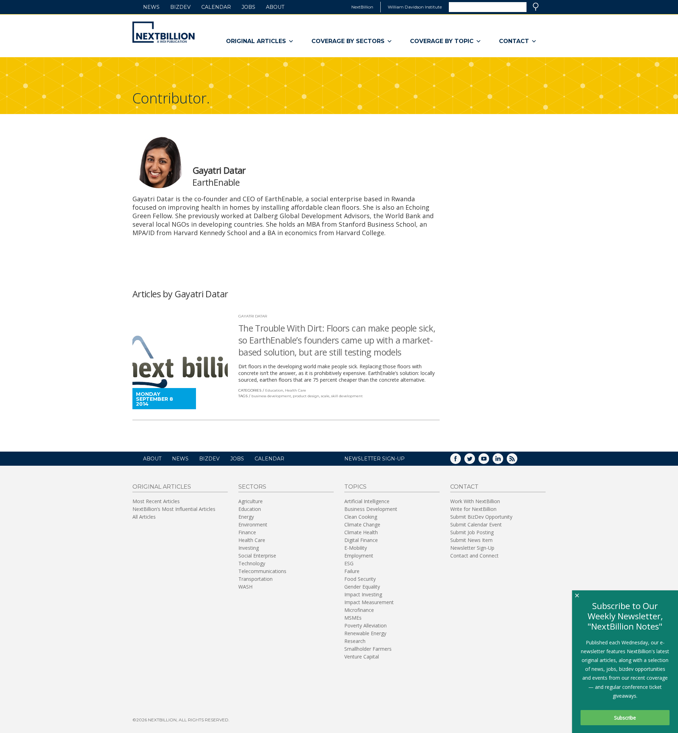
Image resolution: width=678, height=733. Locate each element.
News (151, 7)
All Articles (144, 516)
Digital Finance (361, 540)
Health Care (295, 390)
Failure (351, 571)
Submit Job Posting (472, 532)
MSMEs (353, 617)
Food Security (360, 579)
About (275, 7)
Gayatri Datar (252, 316)
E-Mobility (355, 547)
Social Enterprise (257, 555)
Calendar (216, 7)
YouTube (488, 461)
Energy (246, 516)
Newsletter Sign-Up (472, 547)
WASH (245, 586)
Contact (514, 41)
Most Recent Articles (156, 501)
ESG (348, 563)
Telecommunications (262, 571)
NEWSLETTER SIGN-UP (374, 458)
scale (325, 396)
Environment (252, 524)
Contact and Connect (474, 555)
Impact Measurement (369, 602)
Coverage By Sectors (348, 41)
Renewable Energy (365, 633)
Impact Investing (363, 594)
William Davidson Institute (415, 7)
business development (271, 396)
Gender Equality (362, 586)
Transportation (255, 579)
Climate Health (361, 532)
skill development (347, 396)
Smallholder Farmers (368, 648)
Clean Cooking (360, 516)
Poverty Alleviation (365, 625)
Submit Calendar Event (476, 524)
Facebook (460, 461)
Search (536, 6)
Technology (251, 563)
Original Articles (256, 41)
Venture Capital (361, 656)
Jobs (248, 7)
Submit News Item (471, 540)
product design (306, 396)
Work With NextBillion (475, 501)
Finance (247, 532)
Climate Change (362, 524)
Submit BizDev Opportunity (481, 516)
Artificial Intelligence (366, 501)
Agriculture (250, 501)
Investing (248, 547)
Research (354, 641)
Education (274, 390)
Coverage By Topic (442, 41)
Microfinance (359, 610)
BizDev (180, 7)
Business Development (370, 509)
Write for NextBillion (473, 509)
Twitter (474, 461)
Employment (358, 555)
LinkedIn (502, 461)
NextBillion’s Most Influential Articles (173, 509)
